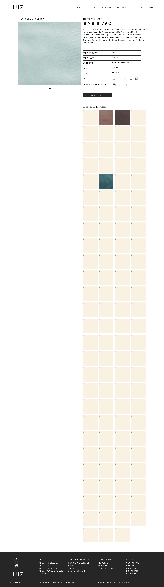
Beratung (73, 566)
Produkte (123, 7)
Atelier (93, 7)
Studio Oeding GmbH (119, 582)
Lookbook (102, 566)
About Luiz (45, 566)
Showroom (74, 568)
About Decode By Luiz (51, 571)
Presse (130, 566)
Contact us (132, 563)
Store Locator (76, 571)
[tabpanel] (49, 53)
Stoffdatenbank (106, 568)
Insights (107, 7)
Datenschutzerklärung (63, 582)
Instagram (132, 571)
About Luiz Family (48, 563)
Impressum (44, 582)
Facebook (131, 574)
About (81, 7)
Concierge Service (79, 563)
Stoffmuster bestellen (97, 95)
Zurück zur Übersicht (34, 19)
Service (138, 7)
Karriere (131, 568)
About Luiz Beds (48, 568)
